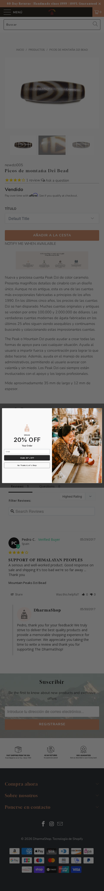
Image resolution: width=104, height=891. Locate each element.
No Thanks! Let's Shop (27, 465)
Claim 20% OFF (27, 458)
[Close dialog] (99, 410)
